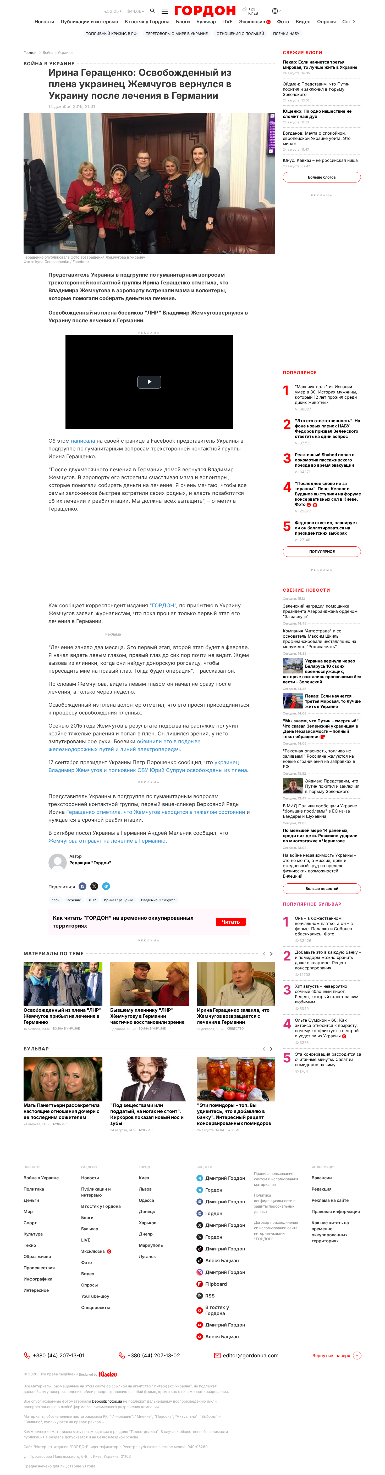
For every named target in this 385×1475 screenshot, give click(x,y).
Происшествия (39, 1267)
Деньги (31, 1200)
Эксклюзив (252, 21)
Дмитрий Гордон (225, 1178)
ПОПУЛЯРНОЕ (300, 372)
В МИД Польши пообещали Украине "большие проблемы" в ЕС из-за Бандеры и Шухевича (320, 811)
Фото (283, 21)
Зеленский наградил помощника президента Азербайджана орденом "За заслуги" (320, 611)
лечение (74, 900)
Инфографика (38, 1279)
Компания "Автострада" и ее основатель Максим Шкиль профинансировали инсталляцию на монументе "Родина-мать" (319, 638)
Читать (231, 922)
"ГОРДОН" (163, 605)
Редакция (322, 1189)
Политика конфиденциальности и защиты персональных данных (274, 1203)
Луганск (147, 1256)
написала (83, 441)
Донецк (147, 1211)
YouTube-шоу (95, 1296)
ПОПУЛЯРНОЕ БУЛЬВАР (312, 904)
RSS (210, 1296)
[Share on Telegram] (106, 886)
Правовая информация (336, 1211)
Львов (145, 1189)
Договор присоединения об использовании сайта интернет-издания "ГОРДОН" (276, 1230)
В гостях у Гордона (147, 21)
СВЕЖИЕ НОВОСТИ (306, 590)
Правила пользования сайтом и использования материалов (276, 1179)
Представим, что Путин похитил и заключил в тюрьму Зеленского (316, 89)
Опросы (326, 21)
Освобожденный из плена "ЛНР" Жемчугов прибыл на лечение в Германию (63, 1016)
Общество (235, 1028)
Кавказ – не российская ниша (321, 160)
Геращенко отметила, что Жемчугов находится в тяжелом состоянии (155, 812)
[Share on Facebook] (82, 886)
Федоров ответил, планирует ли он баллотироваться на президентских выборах (326, 528)
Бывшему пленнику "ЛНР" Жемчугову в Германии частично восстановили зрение (148, 1016)
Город (144, 1167)
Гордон (30, 52)
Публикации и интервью (89, 21)
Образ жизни (37, 1256)
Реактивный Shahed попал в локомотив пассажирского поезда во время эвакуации (325, 460)
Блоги (183, 21)
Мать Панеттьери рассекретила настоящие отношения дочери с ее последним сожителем (62, 1111)
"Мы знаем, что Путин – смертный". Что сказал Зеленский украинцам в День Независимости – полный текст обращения (321, 728)
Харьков (147, 1222)
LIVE (227, 21)
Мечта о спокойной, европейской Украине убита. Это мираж (317, 138)
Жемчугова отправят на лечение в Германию (107, 841)
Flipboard (216, 1284)
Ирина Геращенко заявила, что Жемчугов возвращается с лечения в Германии (233, 1016)
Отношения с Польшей (240, 33)
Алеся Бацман (222, 1260)
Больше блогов (322, 177)
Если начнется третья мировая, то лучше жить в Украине (321, 64)
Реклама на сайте (330, 1200)
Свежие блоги (302, 52)
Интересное (36, 1290)
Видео (303, 21)
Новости (44, 21)
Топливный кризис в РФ (111, 33)
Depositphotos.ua (107, 1401)
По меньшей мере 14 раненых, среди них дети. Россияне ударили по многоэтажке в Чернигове (320, 835)
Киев (144, 1177)
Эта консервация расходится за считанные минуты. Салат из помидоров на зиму (328, 1059)
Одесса (146, 1200)
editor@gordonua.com (251, 1355)
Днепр (146, 1234)
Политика (34, 1189)
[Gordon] (204, 11)
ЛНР (92, 900)
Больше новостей (322, 888)
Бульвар (206, 21)
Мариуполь (151, 1245)
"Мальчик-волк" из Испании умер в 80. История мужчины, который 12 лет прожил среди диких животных (326, 394)
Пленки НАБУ (286, 33)
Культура (33, 1234)
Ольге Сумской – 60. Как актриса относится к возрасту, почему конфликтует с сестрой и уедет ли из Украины (327, 1027)
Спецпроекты (95, 1307)
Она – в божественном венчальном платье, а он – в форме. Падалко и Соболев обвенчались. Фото (324, 926)
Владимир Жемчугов (158, 900)
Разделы (89, 1167)
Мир (28, 1211)
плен (55, 900)
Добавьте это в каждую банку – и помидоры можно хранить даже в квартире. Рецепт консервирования (328, 960)
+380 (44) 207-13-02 (153, 1355)
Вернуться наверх (331, 1355)
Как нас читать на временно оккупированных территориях (330, 1231)
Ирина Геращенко (118, 900)
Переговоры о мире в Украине (177, 33)
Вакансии (322, 1177)
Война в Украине (58, 52)
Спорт (30, 1222)
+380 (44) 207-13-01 (58, 1355)
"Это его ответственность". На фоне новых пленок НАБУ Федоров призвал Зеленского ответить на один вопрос (327, 428)
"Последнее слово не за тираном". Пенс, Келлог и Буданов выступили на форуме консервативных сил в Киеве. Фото (328, 494)
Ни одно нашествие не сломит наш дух (317, 113)
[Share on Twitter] (94, 886)
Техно (30, 1245)
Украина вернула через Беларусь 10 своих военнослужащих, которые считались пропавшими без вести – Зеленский (322, 671)
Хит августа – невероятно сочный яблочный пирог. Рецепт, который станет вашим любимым (326, 994)
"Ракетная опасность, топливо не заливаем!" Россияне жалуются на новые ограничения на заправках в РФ (319, 758)
